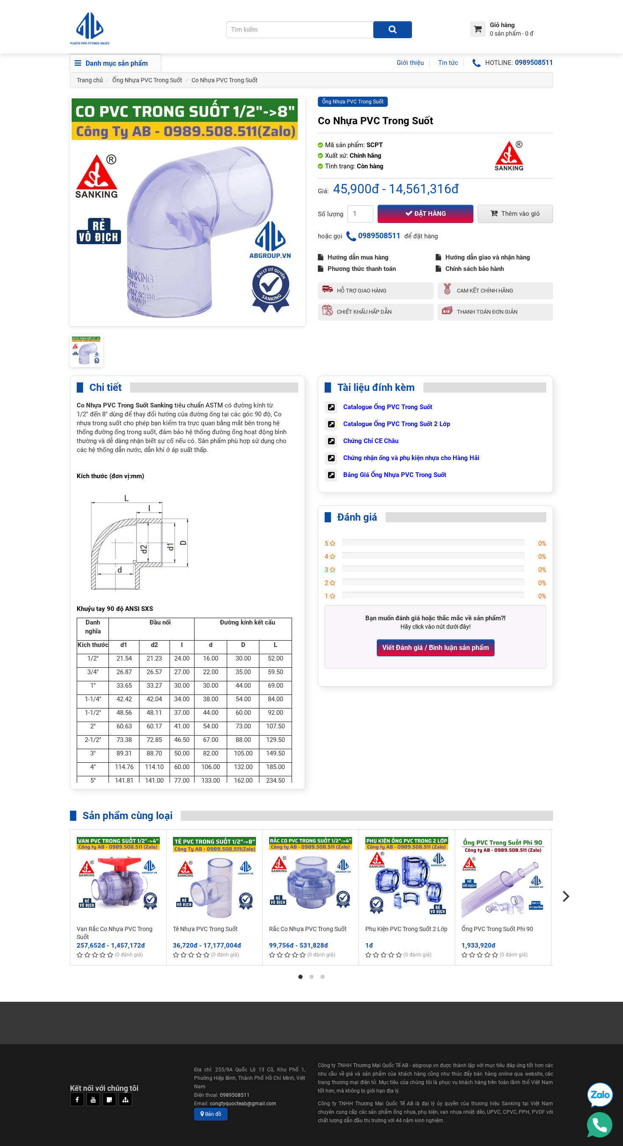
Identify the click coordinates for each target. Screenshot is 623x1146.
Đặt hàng (429, 213)
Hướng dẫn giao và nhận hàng (487, 257)
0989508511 (534, 63)
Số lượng (330, 214)
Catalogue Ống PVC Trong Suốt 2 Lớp (396, 424)
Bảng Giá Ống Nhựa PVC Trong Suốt (394, 475)
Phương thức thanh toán (362, 269)
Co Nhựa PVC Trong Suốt (225, 80)
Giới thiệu (410, 63)
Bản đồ (212, 1114)
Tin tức (448, 63)
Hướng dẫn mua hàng (358, 257)
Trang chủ (90, 80)
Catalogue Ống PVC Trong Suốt (387, 407)
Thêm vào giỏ (520, 213)
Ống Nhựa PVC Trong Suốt (147, 80)
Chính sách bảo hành (474, 269)
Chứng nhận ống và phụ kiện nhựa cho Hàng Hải (411, 458)
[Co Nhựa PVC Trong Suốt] (187, 211)
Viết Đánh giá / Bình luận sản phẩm (435, 648)
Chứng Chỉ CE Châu (370, 441)
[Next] (565, 896)
